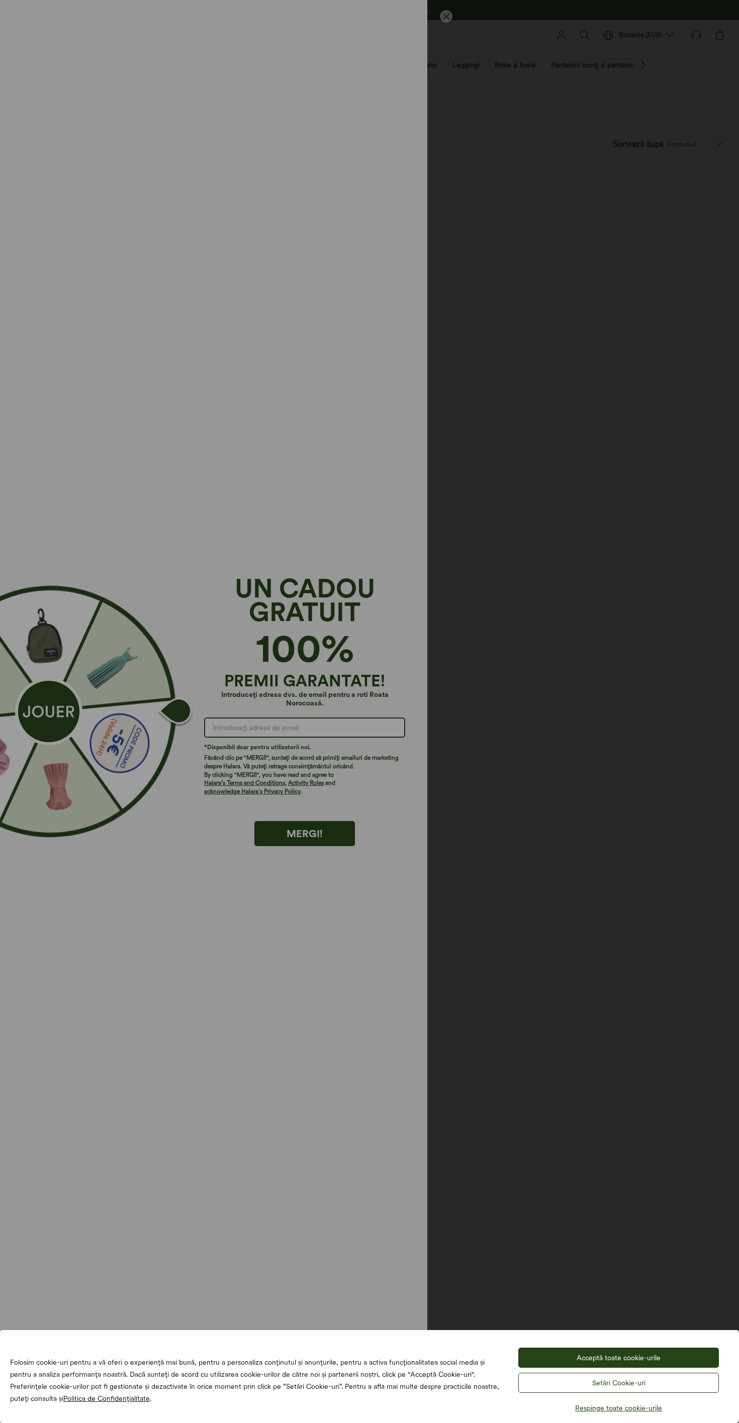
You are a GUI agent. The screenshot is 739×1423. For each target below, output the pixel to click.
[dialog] (369, 711)
